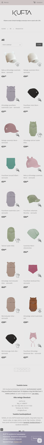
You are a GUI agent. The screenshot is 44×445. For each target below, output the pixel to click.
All (10, 28)
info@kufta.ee (22, 410)
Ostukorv (39, 2)
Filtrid (39, 44)
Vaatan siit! (18, 442)
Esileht (4, 28)
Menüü (6, 2)
